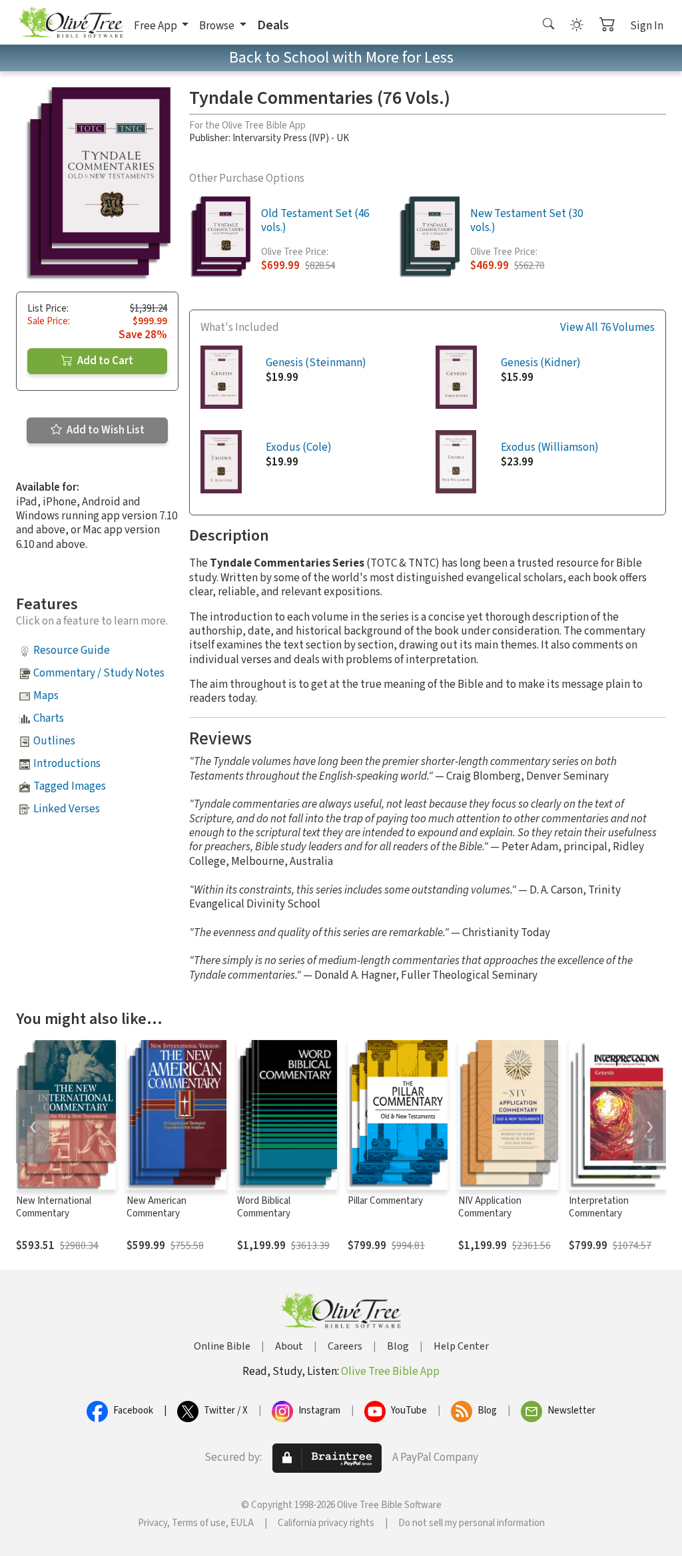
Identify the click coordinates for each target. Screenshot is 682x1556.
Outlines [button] (54, 741)
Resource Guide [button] (71, 650)
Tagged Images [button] (69, 786)
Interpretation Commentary (599, 1207)
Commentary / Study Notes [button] (99, 673)
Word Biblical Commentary (263, 1207)
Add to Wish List (105, 430)
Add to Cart (104, 361)
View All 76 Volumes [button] (607, 328)
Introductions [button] (67, 764)
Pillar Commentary (385, 1201)
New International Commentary (53, 1207)
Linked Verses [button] (66, 809)
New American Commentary (156, 1207)
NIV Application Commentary (489, 1207)
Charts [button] (48, 718)
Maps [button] (46, 696)
